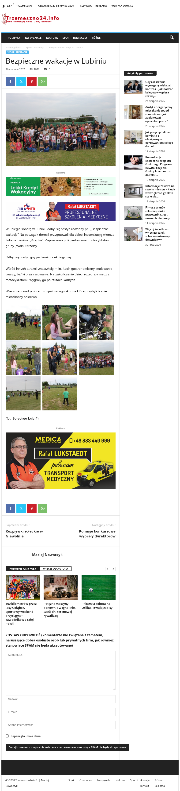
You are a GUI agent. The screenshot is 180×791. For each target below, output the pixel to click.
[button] (171, 38)
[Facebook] (10, 81)
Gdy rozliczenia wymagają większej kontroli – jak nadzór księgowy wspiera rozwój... (159, 89)
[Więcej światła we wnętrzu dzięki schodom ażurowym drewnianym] (133, 234)
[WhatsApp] (42, 81)
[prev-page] (107, 568)
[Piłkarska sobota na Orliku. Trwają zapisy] (99, 587)
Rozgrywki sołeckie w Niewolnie (24, 533)
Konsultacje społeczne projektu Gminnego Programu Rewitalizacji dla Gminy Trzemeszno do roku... (159, 166)
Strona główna (14, 47)
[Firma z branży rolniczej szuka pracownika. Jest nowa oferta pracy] (133, 213)
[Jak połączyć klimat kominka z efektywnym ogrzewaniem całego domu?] (133, 137)
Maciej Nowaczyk (47, 554)
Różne (96, 37)
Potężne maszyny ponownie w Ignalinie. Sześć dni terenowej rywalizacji (60, 610)
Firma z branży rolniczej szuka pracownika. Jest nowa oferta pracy (157, 212)
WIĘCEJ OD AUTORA (55, 568)
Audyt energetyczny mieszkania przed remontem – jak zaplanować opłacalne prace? (158, 114)
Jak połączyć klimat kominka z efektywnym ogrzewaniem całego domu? (159, 139)
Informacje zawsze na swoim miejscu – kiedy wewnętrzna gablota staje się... (160, 191)
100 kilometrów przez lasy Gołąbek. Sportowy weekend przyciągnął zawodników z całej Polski (21, 614)
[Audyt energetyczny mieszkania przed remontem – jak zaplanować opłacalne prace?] (133, 112)
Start (71, 780)
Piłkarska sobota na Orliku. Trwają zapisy (97, 606)
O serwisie (85, 780)
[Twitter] (21, 81)
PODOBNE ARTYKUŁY (22, 568)
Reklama (101, 5)
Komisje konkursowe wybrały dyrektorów (97, 533)
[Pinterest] (32, 81)
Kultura (52, 37)
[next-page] (113, 568)
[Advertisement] (149, 281)
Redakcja (86, 5)
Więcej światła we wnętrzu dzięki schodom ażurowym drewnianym (158, 234)
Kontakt (144, 785)
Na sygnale (33, 37)
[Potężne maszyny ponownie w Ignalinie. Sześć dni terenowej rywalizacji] (61, 587)
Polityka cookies (122, 5)
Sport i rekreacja (75, 37)
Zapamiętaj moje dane (26, 736)
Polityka (14, 37)
